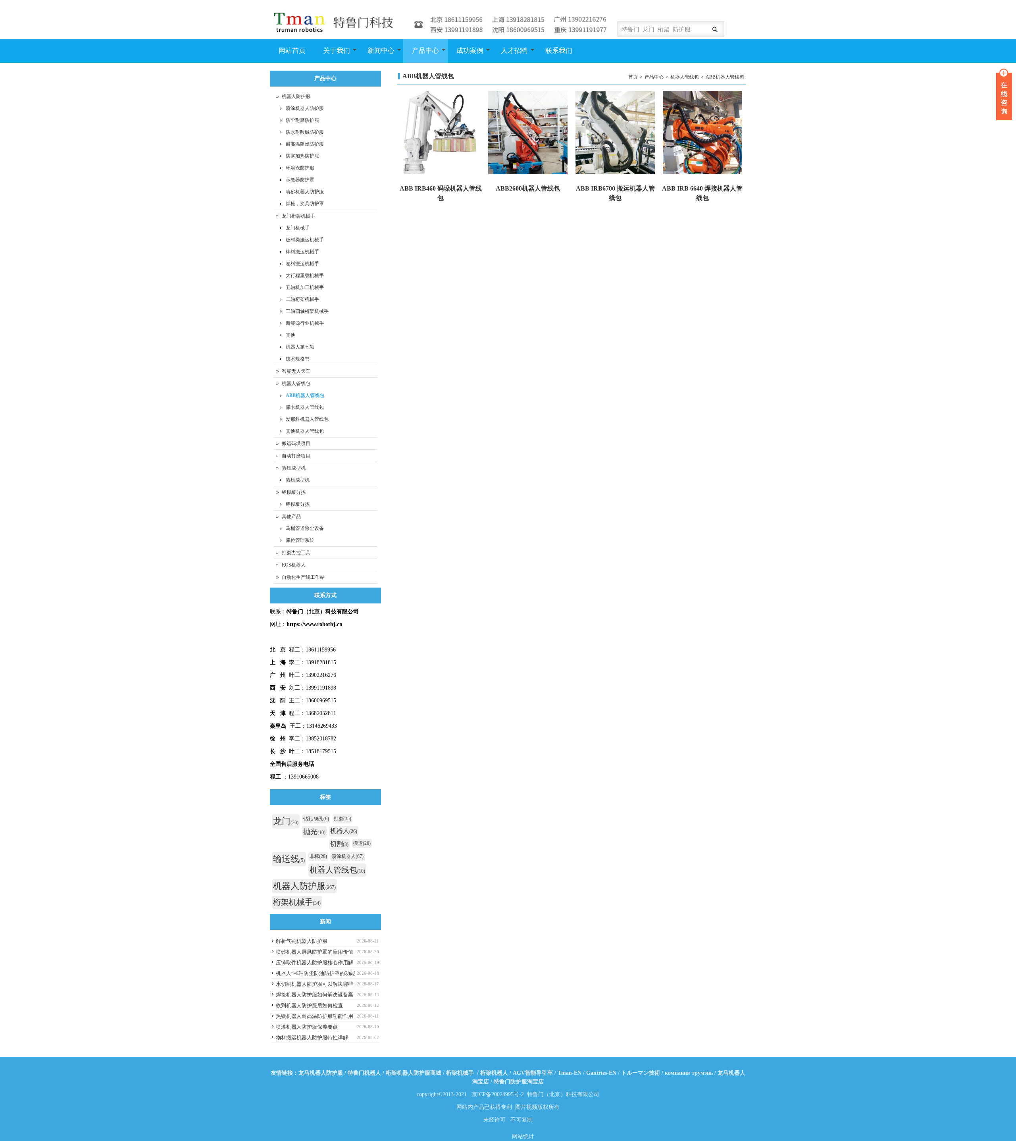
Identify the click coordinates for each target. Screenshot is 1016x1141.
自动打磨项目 (296, 456)
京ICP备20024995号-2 (497, 1094)
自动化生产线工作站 (303, 577)
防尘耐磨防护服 (302, 120)
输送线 (289, 859)
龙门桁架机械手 (298, 216)
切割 (339, 843)
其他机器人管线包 (305, 431)
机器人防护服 (296, 96)
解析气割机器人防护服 (301, 941)
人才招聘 (510, 55)
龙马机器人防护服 (320, 1073)
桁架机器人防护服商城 (413, 1073)
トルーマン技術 (640, 1073)
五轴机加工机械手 (305, 287)
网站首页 (292, 50)
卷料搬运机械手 (302, 263)
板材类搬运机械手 (305, 240)
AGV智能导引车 (533, 1073)
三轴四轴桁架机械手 (307, 311)
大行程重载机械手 (305, 275)
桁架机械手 (297, 902)
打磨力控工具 (296, 552)
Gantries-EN (601, 1073)
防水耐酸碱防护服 (305, 132)
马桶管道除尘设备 (305, 528)
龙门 (285, 821)
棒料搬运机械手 (302, 251)
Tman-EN (569, 1073)
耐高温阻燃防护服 (305, 144)
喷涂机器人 (348, 856)
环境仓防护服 (300, 168)
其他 (290, 335)
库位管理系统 (300, 540)
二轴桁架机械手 (302, 299)
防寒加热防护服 (302, 156)
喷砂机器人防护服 (305, 192)
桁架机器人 (494, 1073)
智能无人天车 (296, 371)
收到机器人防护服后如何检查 (309, 1005)
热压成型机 (294, 468)
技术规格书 (298, 359)
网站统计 (523, 1136)
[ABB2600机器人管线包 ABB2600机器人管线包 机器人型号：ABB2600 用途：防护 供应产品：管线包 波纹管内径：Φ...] (528, 133)
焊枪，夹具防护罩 (305, 203)
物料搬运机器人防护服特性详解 (312, 1038)
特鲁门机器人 (364, 1073)
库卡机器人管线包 (305, 407)
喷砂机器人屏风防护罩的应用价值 (314, 952)
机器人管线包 (684, 77)
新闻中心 (376, 55)
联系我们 (558, 50)
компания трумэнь (689, 1073)
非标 (318, 856)
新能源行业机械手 (305, 323)
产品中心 (421, 55)
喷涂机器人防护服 (305, 108)
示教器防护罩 (300, 180)
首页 (633, 77)
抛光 (314, 832)
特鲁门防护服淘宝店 (519, 1082)
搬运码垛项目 (296, 443)
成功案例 (465, 55)
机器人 (343, 830)
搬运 (362, 843)
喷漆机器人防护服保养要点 (307, 1027)
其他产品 (291, 516)
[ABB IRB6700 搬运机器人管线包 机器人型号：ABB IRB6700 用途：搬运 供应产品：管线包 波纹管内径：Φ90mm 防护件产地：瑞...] (615, 133)
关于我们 (332, 55)
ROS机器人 (294, 565)
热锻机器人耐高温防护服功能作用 (314, 1016)
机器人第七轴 (300, 347)
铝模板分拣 (294, 492)
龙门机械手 (298, 228)
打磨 (342, 818)
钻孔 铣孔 (316, 818)
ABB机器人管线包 (725, 77)
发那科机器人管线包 (307, 419)
